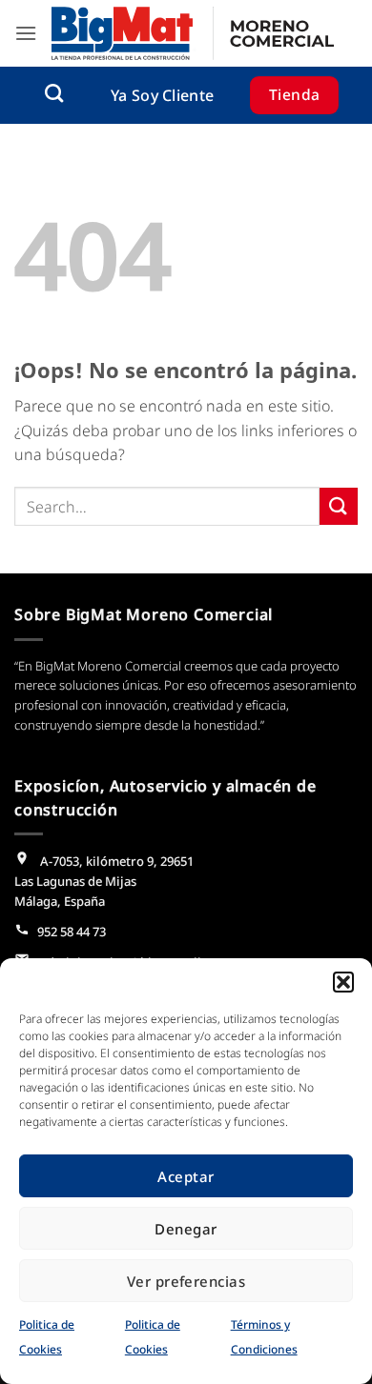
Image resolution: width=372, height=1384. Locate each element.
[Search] (53, 93)
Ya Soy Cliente (162, 95)
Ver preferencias (186, 1281)
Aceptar (185, 1176)
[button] (343, 982)
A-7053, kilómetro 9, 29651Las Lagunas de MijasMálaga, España (104, 881)
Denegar (186, 1228)
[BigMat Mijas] (193, 33)
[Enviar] (339, 506)
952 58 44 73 (71, 931)
